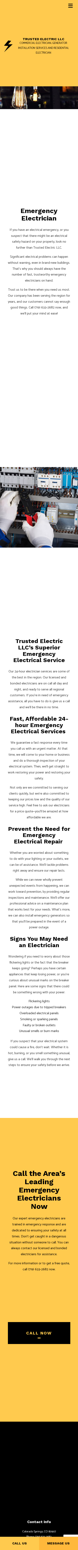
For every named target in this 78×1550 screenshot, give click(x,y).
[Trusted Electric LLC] (8, 46)
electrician (33, 671)
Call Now (39, 1333)
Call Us (19, 1543)
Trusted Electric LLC (43, 39)
